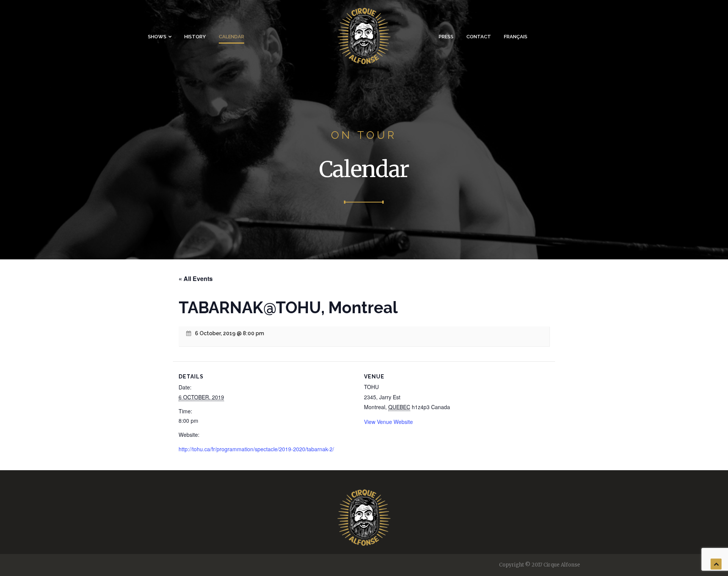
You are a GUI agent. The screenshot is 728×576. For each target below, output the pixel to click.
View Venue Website (388, 421)
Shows (157, 36)
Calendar (231, 36)
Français (515, 36)
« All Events (196, 278)
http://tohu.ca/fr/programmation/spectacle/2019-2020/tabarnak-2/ (256, 449)
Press (446, 36)
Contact (478, 36)
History (195, 36)
